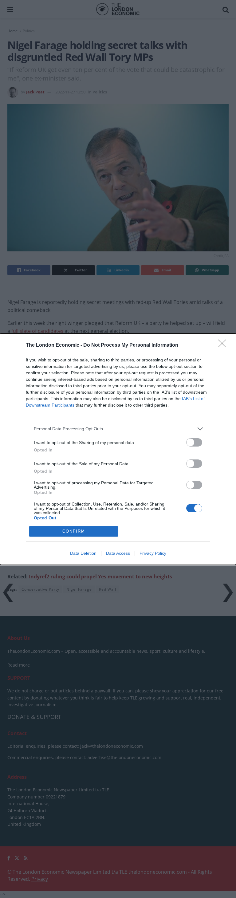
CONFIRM (73, 531)
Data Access (118, 553)
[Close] (224, 345)
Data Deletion (83, 553)
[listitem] (118, 429)
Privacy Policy (153, 553)
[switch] (194, 442)
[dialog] (118, 449)
